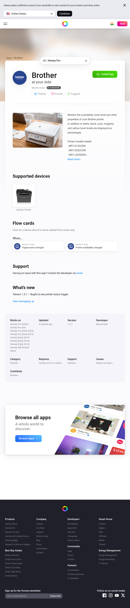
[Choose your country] (112, 24)
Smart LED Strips (12, 567)
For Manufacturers (76, 574)
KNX (101, 532)
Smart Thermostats (14, 563)
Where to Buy (42, 536)
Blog (38, 540)
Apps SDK (72, 528)
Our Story (40, 528)
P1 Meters (103, 563)
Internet (14, 363)
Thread (102, 544)
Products (10, 519)
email (79, 273)
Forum (70, 555)
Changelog (72, 536)
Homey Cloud (11, 524)
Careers (39, 524)
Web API (71, 532)
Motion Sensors (12, 555)
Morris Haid (102, 324)
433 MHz (103, 536)
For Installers (73, 570)
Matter (102, 540)
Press (39, 544)
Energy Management (108, 555)
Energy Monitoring (107, 559)
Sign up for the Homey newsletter (23, 590)
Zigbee (102, 528)
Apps (9, 57)
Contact (39, 552)
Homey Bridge (11, 540)
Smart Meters (11, 576)
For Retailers (73, 578)
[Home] (65, 24)
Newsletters (41, 548)
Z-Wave (102, 524)
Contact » (72, 363)
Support (39, 532)
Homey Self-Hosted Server (17, 536)
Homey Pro (10, 528)
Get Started (73, 524)
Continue (65, 13)
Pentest (71, 559)
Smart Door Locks (13, 559)
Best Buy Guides (13, 550)
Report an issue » (104, 363)
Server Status (74, 540)
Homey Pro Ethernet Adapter (17, 544)
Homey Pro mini (12, 532)
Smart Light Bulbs (13, 571)
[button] (29, 13)
